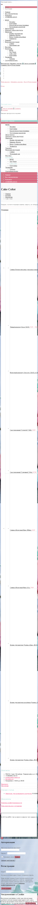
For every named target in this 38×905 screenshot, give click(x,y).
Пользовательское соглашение (11, 806)
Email (3, 872)
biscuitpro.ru (9, 779)
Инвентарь (8, 32)
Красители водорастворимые (19, 25)
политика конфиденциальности (13, 884)
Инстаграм (4, 786)
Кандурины (13, 23)
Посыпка (12, 22)
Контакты (8, 15)
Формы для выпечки (16, 33)
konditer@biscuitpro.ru (12, 777)
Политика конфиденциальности (11, 803)
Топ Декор (12, 52)
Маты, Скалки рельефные (17, 37)
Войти (17, 857)
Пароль (4, 853)
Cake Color (12, 54)
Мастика (8, 47)
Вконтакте (4, 784)
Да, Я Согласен (30, 903)
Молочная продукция (12, 42)
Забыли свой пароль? (8, 860)
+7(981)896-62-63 (11, 17)
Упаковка (8, 40)
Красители (8, 48)
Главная (7, 12)
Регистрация (6, 888)
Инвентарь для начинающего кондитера (18, 793)
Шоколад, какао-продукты (14, 30)
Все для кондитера (11, 13)
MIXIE (7, 20)
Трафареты (12, 38)
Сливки (11, 43)
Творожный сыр (14, 45)
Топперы (12, 59)
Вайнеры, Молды (14, 35)
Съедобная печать (11, 60)
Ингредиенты (9, 28)
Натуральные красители (17, 27)
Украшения (8, 57)
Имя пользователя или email (11, 848)
